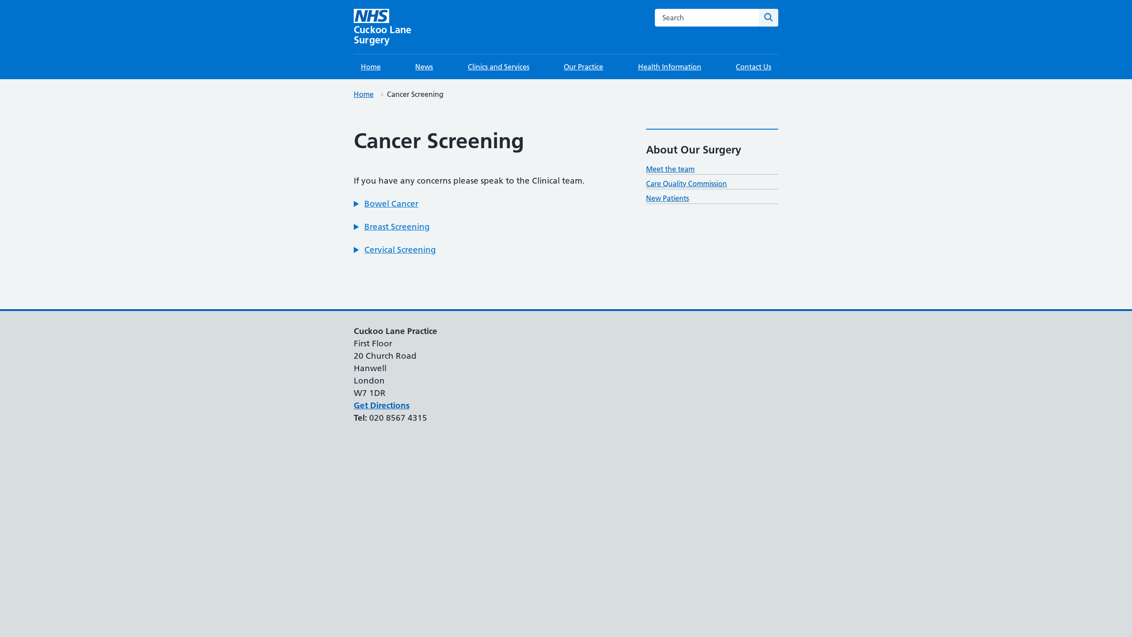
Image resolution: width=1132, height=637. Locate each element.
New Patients (667, 198)
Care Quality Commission (686, 183)
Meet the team (670, 169)
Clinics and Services (498, 66)
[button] (386, 204)
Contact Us (753, 66)
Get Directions (381, 405)
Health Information (669, 66)
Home (371, 66)
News (424, 66)
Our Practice (583, 66)
